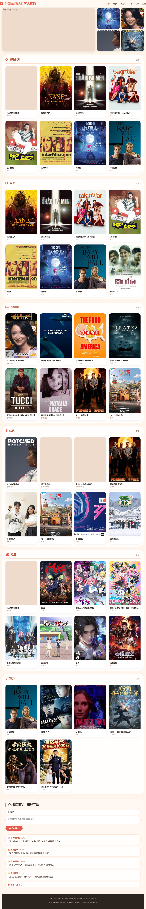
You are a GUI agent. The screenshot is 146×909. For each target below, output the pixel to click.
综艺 (130, 3)
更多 (138, 60)
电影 (115, 3)
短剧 (144, 3)
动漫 (137, 3)
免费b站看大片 (20, 3)
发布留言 (15, 828)
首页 (108, 3)
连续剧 (122, 3)
